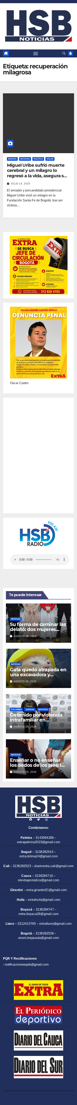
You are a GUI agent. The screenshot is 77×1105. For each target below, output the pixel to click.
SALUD (50, 159)
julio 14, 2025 (20, 183)
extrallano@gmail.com (55, 923)
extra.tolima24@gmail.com (38, 856)
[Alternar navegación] (35, 53)
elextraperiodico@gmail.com (38, 880)
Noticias (25, 159)
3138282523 (22, 866)
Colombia (16, 709)
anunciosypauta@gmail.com (38, 937)
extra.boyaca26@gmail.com (39, 914)
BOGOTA (12, 159)
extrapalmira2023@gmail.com (38, 842)
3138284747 (45, 909)
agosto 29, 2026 (25, 636)
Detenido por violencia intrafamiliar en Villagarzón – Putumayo (37, 720)
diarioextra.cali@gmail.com (53, 866)
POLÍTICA (38, 159)
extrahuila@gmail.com (44, 899)
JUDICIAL (30, 709)
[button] (64, 53)
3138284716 (44, 875)
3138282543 (44, 852)
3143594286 (45, 837)
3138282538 (45, 933)
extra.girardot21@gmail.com (46, 890)
